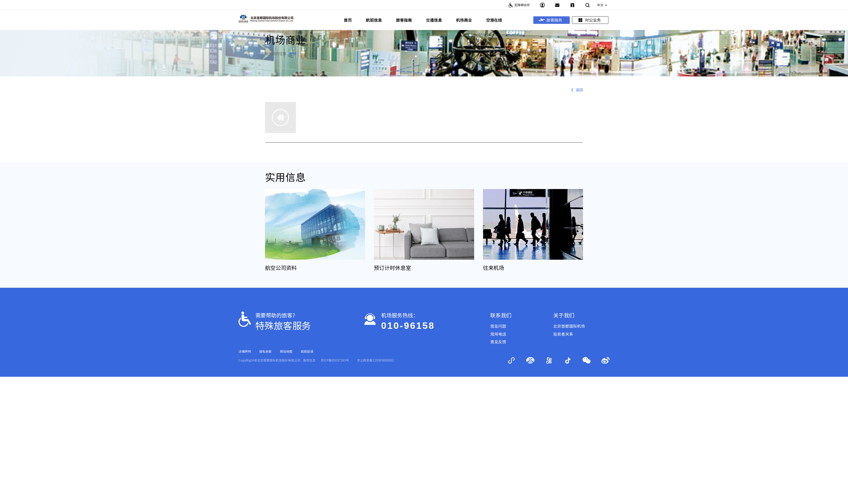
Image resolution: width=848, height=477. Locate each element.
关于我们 (563, 315)
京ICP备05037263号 (335, 360)
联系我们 (500, 315)
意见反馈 (498, 342)
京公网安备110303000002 (375, 360)
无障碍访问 (522, 5)
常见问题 (498, 326)
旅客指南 (404, 20)
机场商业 (464, 20)
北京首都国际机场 (569, 326)
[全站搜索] (587, 5)
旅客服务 (554, 20)
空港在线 (494, 20)
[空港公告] (557, 5)
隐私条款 (265, 351)
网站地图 (286, 351)
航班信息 (374, 20)
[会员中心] (542, 5)
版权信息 (309, 360)
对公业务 (593, 20)
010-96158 (408, 325)
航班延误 (307, 351)
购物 (292, 53)
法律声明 (244, 351)
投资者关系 (563, 334)
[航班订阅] (572, 5)
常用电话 (498, 334)
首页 (348, 20)
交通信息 (434, 20)
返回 (579, 90)
